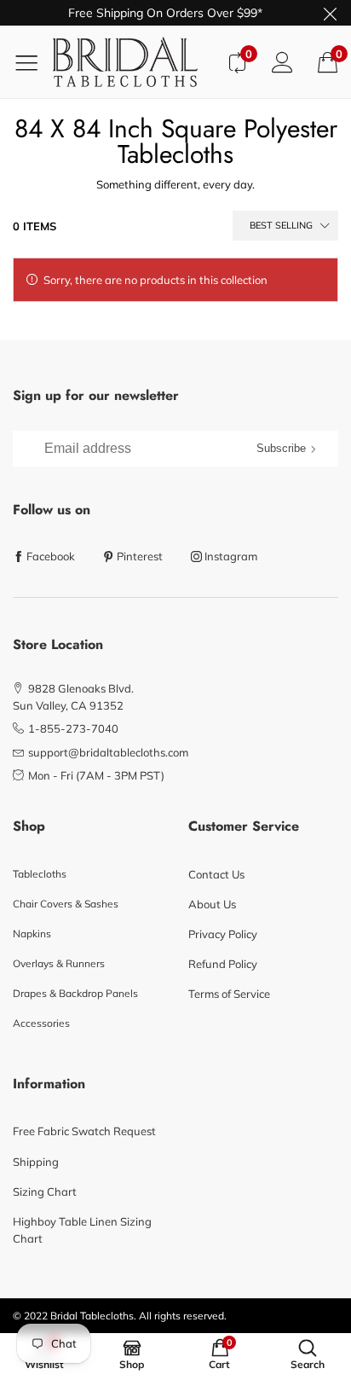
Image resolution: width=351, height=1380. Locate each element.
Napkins (32, 933)
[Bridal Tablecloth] (133, 62)
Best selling (281, 225)
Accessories (41, 1023)
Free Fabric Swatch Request (84, 1131)
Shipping (36, 1161)
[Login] (282, 61)
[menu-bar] (33, 62)
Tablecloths (39, 873)
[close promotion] (329, 13)
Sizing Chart (45, 1191)
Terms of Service (229, 993)
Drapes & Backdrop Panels (75, 993)
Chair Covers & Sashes (65, 903)
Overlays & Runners (59, 963)
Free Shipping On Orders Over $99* (165, 12)
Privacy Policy (222, 934)
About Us (212, 904)
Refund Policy (222, 964)
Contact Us (216, 874)
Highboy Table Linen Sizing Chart (82, 1230)
